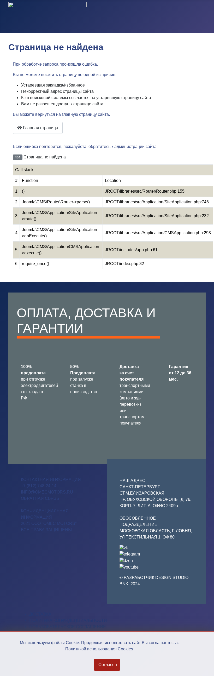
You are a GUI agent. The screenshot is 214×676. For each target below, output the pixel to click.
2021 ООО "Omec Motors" (49, 523)
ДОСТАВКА (40, 614)
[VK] (124, 547)
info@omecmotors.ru (47, 492)
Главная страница (40, 127)
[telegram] (130, 554)
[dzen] (126, 560)
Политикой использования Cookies (99, 649)
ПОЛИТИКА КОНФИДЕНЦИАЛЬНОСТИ (68, 620)
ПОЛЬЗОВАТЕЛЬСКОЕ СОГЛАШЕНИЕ (67, 627)
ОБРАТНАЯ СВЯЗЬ (40, 498)
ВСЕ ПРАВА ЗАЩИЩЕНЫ (46, 530)
